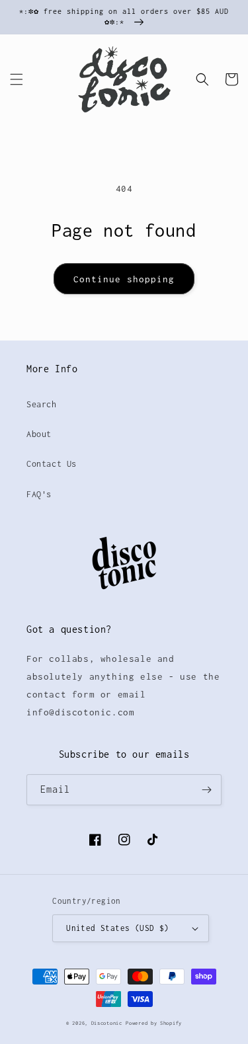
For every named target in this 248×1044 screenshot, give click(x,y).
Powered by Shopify (154, 1023)
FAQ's (39, 494)
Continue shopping (124, 279)
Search (41, 404)
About (39, 434)
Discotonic (106, 1023)
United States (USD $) (117, 928)
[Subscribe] (206, 789)
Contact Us (51, 464)
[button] (16, 79)
